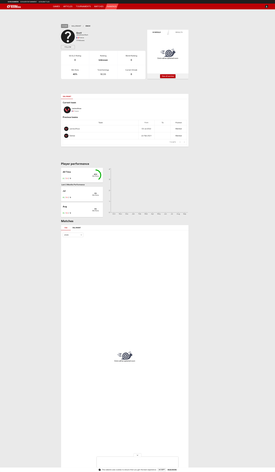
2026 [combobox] (66, 235)
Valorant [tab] (67, 96)
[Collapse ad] (137, 455)
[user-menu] (266, 6)
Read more (172, 470)
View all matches (168, 76)
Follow (68, 47)
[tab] (156, 32)
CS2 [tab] (65, 228)
